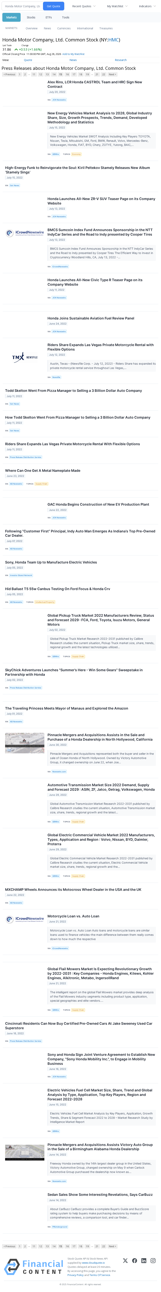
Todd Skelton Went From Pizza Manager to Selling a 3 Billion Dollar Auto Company (73, 390)
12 (40, 74)
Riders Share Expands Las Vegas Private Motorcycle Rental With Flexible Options (72, 444)
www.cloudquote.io (93, 1262)
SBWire (55, 154)
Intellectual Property (45, 602)
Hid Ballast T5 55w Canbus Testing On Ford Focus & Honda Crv (57, 589)
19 (87, 74)
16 (67, 74)
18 (80, 74)
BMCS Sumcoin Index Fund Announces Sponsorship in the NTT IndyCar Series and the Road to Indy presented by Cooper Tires (100, 232)
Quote (28, 60)
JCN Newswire (59, 100)
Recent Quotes (81, 6)
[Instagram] (153, 1267)
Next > (112, 74)
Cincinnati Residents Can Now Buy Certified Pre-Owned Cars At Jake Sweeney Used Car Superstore (78, 1025)
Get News (14, 185)
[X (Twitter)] (125, 1267)
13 (47, 74)
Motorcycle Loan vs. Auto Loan (73, 916)
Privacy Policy (76, 1275)
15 (60, 74)
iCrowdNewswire (60, 267)
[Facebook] (135, 1267)
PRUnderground (59, 1227)
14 (54, 74)
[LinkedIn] (144, 1267)
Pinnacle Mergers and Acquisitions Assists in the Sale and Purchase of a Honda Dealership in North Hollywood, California (100, 737)
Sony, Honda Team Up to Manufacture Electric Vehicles (51, 562)
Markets (11, 17)
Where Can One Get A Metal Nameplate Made (42, 470)
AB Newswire (16, 484)
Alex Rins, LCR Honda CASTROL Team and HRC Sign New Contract (95, 84)
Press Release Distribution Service (25, 457)
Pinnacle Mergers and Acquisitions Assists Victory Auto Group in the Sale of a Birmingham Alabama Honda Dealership (100, 1147)
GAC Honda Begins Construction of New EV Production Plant (98, 504)
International (85, 28)
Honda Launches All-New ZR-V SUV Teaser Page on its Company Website (101, 201)
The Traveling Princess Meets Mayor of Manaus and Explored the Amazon (66, 708)
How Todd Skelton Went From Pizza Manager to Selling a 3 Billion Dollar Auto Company (77, 417)
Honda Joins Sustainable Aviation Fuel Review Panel (91, 318)
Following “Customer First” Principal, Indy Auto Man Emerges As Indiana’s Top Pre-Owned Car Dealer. (80, 533)
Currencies (64, 28)
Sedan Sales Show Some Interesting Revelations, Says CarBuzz (100, 1194)
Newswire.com (59, 772)
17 (74, 74)
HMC (113, 39)
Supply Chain (41, 484)
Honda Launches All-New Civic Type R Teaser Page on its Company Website (95, 282)
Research (121, 60)
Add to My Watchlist (73, 54)
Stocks (31, 17)
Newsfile (56, 377)
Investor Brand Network (21, 575)
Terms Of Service (100, 1275)
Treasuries (106, 28)
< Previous (9, 74)
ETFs (49, 17)
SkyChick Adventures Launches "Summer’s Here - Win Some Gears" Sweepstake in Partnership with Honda (74, 672)
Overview (32, 28)
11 (34, 74)
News (47, 28)
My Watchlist (115, 6)
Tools (65, 17)
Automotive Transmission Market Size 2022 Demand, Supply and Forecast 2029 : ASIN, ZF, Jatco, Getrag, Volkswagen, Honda (101, 787)
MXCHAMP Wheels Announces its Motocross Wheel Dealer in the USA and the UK (73, 889)
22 (103, 74)
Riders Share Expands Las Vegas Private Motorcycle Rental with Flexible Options (101, 347)
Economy (76, 154)
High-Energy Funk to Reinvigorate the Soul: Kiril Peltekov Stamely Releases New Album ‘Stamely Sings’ (77, 170)
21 (97, 74)
